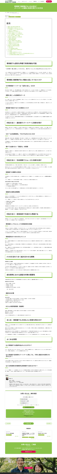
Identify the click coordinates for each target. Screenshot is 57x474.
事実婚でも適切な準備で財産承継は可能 (14, 26)
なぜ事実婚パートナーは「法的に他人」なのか (16, 29)
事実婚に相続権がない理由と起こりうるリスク (15, 27)
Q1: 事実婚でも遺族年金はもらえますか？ (15, 52)
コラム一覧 (28, 423)
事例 (28, 464)
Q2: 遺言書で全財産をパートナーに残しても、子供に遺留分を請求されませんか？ (21, 53)
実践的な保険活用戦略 (12, 39)
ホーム (19, 1)
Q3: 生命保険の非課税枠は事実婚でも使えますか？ (17, 54)
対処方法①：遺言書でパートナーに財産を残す (15, 33)
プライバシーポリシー (44, 464)
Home (6, 12)
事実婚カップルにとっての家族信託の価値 (15, 41)
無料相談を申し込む (28, 451)
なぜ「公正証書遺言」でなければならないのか (16, 34)
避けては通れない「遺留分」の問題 (14, 35)
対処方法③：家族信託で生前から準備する (14, 40)
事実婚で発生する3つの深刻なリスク (14, 31)
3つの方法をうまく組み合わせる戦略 (13, 44)
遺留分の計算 (11, 46)
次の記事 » (49, 423)
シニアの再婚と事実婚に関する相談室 (10, 1)
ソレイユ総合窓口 (41, 1)
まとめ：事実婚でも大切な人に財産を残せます (15, 49)
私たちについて (24, 1)
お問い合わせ (49, 1)
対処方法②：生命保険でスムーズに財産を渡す (15, 36)
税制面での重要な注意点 (12, 38)
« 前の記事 (8, 423)
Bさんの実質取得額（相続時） (13, 48)
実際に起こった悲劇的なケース (13, 30)
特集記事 (35, 1)
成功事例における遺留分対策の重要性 (13, 45)
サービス (30, 1)
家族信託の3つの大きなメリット (14, 43)
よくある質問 (10, 50)
